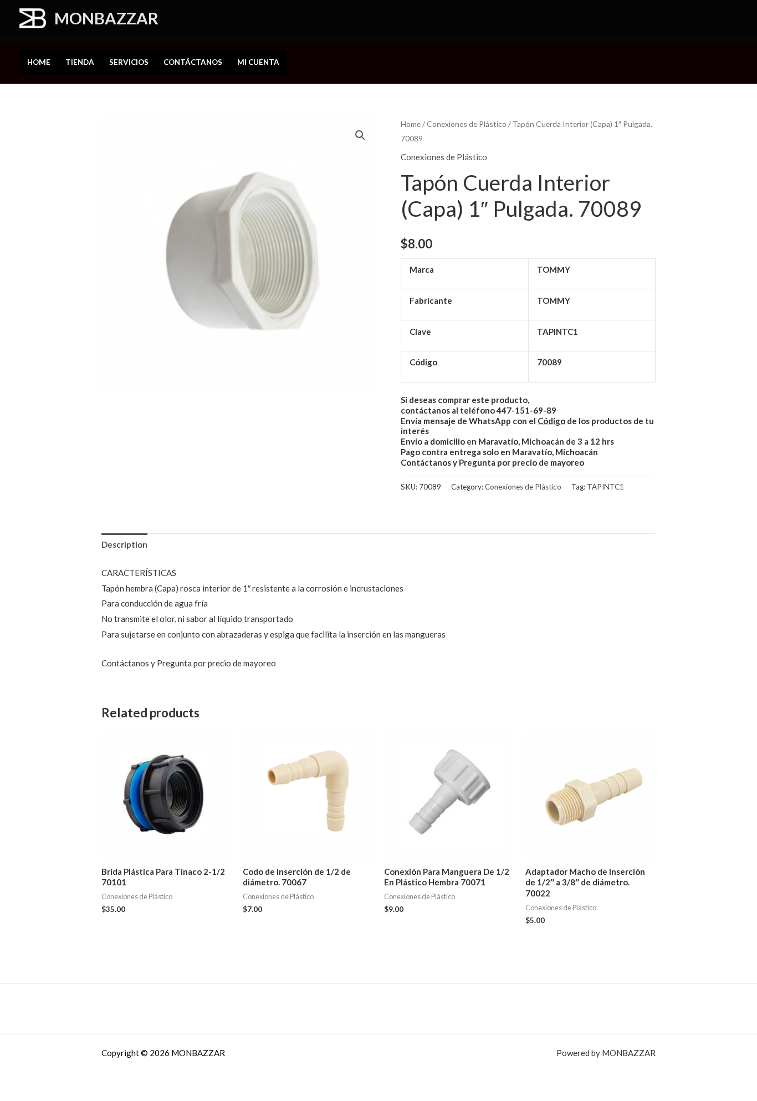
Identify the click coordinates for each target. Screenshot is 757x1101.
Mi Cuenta (258, 62)
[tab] (124, 545)
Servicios (129, 62)
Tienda (79, 62)
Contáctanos (192, 62)
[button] (176, 19)
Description (124, 544)
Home (38, 62)
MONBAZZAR (106, 18)
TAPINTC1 (605, 486)
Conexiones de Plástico (467, 124)
